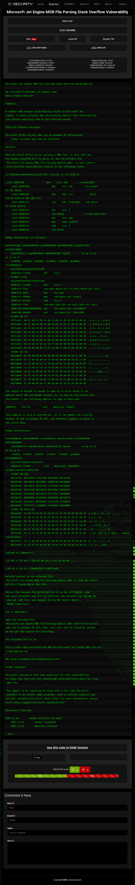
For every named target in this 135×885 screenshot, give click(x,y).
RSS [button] (96, 4)
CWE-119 (101, 48)
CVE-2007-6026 (39, 48)
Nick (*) (10, 803)
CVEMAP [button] (68, 4)
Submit (123, 4)
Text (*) (10, 841)
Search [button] (84, 4)
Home (41, 4)
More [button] (108, 4)
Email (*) (11, 816)
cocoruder (71, 30)
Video (10, 828)
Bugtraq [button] (53, 4)
